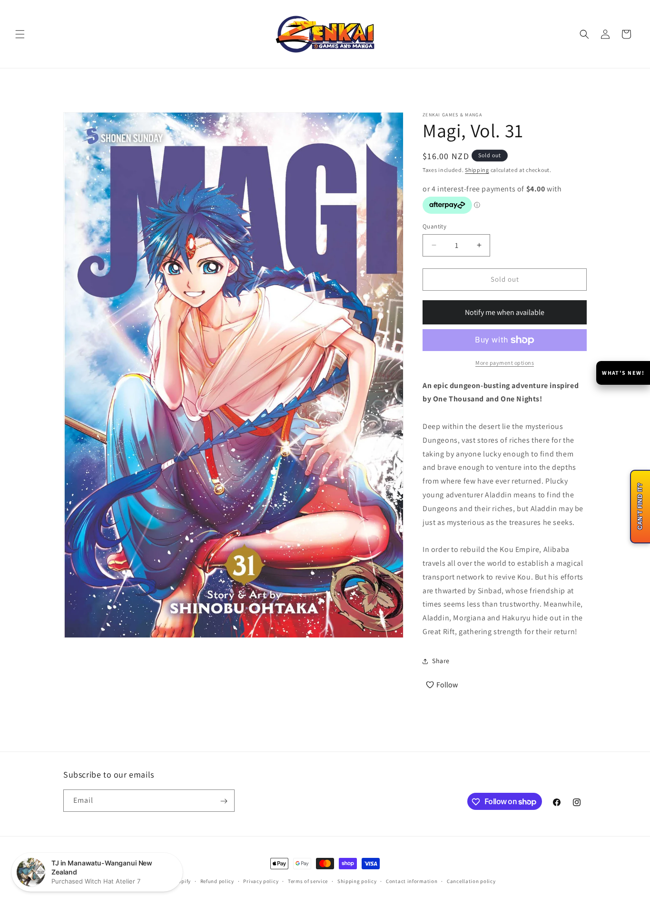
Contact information (411, 880)
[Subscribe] (223, 801)
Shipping (477, 169)
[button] (20, 34)
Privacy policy (260, 880)
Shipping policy (357, 880)
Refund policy (217, 880)
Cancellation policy (471, 880)
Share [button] (441, 660)
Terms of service (308, 880)
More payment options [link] (504, 362)
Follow (447, 685)
